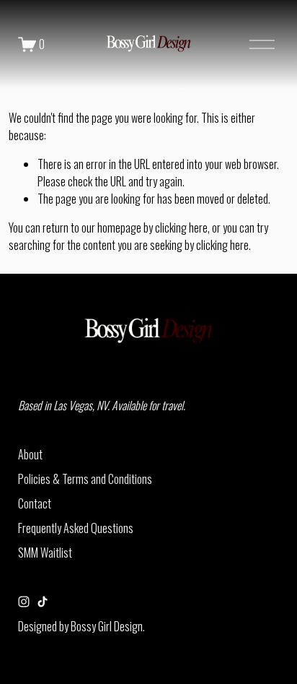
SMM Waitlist (45, 552)
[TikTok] (42, 601)
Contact (34, 503)
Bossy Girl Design (107, 626)
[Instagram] (24, 601)
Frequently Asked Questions (75, 528)
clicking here (181, 227)
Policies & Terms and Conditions (85, 479)
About (30, 454)
